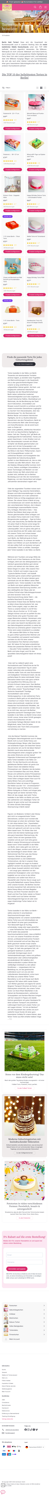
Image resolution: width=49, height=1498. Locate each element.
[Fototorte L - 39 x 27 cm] (12, 149)
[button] (3, 1485)
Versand (4, 1372)
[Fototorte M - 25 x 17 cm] (12, 108)
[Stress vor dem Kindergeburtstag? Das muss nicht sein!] (24, 1051)
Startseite (4, 21)
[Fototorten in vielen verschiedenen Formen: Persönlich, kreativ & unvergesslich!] (24, 1180)
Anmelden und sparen (16, 1269)
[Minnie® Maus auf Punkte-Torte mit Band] (36, 109)
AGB (3, 1400)
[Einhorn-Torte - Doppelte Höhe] (12, 191)
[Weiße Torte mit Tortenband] (36, 231)
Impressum (5, 1408)
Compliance (5, 1402)
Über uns (4, 1378)
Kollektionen (12, 21)
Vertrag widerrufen (7, 1419)
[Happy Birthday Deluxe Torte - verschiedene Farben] (36, 191)
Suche (4, 1369)
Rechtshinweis (6, 1405)
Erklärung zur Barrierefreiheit (10, 1413)
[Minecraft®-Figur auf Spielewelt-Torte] (36, 150)
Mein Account (6, 1391)
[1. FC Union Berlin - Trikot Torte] (12, 232)
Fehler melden (6, 1380)
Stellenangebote (7, 1389)
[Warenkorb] (40, 7)
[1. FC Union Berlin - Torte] (12, 315)
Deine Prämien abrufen (9, 1386)
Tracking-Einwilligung (8, 1416)
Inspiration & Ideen (7, 1383)
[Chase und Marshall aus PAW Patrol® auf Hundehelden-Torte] (12, 274)
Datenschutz (6, 1411)
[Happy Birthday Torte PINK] (36, 272)
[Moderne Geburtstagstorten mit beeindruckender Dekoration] (24, 1116)
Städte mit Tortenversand (9, 1375)
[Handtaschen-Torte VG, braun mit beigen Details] (36, 316)
